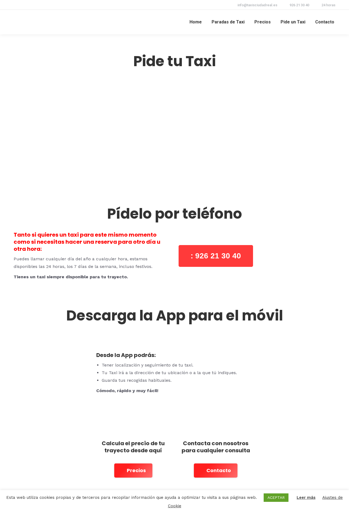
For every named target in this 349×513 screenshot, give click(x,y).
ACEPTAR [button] (276, 497)
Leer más (306, 497)
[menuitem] (195, 22)
